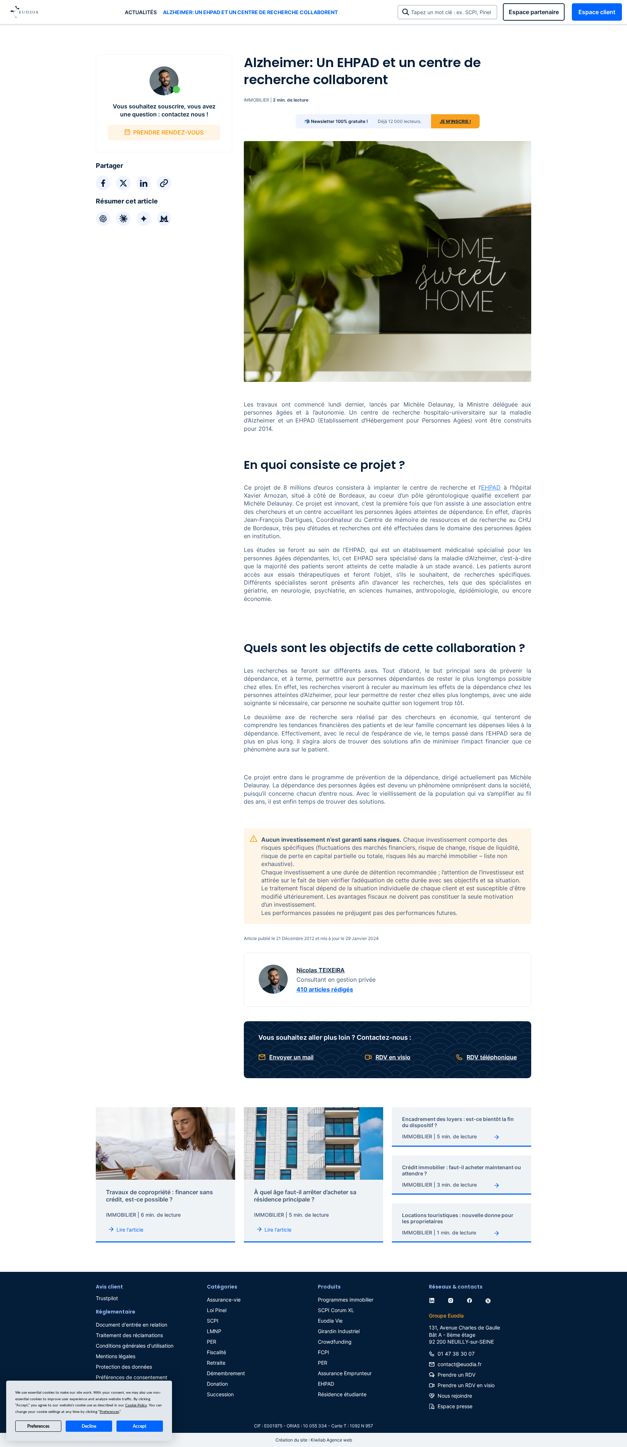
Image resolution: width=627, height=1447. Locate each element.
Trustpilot (107, 1298)
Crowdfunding (335, 1342)
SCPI (212, 1321)
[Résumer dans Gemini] (143, 218)
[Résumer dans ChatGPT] (103, 218)
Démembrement (226, 1373)
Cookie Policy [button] (136, 1405)
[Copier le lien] (164, 183)
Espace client (596, 12)
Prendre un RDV (456, 1375)
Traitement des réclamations (129, 1335)
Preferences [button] (109, 1412)
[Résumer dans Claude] (123, 218)
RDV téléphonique (492, 1057)
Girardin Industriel (339, 1331)
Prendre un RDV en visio (466, 1385)
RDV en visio (393, 1057)
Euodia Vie (330, 1321)
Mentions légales (115, 1356)
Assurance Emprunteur (345, 1373)
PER (211, 1342)
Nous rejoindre (455, 1396)
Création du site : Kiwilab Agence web (313, 1440)
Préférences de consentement (131, 1377)
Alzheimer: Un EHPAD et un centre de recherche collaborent (250, 12)
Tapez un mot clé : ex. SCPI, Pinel (452, 12)
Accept (139, 1426)
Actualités (141, 12)
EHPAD (491, 487)
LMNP (214, 1331)
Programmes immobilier (345, 1299)
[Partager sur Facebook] (103, 183)
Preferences (38, 1426)
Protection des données (124, 1367)
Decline (89, 1426)
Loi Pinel (216, 1310)
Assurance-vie (224, 1299)
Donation (217, 1384)
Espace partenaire (534, 12)
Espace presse (455, 1406)
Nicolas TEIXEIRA (320, 970)
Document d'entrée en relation (131, 1325)
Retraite (216, 1363)
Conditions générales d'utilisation (134, 1346)
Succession (220, 1394)
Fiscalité (216, 1352)
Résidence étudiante (342, 1394)
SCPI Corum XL (336, 1310)
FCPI (323, 1352)
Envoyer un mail (291, 1057)
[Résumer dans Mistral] (164, 218)
